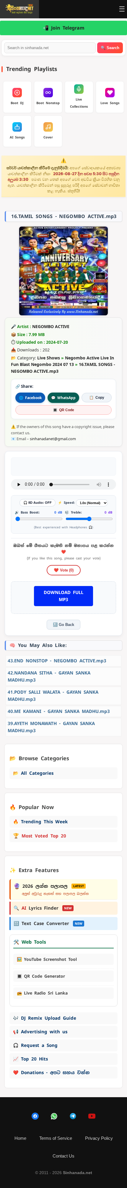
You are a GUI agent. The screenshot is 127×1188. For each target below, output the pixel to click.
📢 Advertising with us (40, 1031)
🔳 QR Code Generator (41, 976)
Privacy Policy (99, 1138)
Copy (96, 398)
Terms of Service (55, 1138)
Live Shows (48, 358)
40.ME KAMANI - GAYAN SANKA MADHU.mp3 (59, 711)
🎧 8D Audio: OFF (37, 502)
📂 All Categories (33, 773)
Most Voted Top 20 (39, 835)
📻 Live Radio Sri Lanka (42, 993)
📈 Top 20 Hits (30, 1059)
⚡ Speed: (66, 503)
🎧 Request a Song (35, 1045)
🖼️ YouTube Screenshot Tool (47, 959)
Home (20, 1138)
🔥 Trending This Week (40, 821)
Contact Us (63, 1155)
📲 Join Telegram (63, 28)
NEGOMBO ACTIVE (50, 326)
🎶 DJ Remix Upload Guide (44, 1018)
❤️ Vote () (64, 570)
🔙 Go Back (63, 624)
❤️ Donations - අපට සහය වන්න (51, 1072)
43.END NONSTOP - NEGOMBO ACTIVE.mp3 (57, 661)
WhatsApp (63, 397)
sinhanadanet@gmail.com (53, 438)
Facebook (30, 397)
